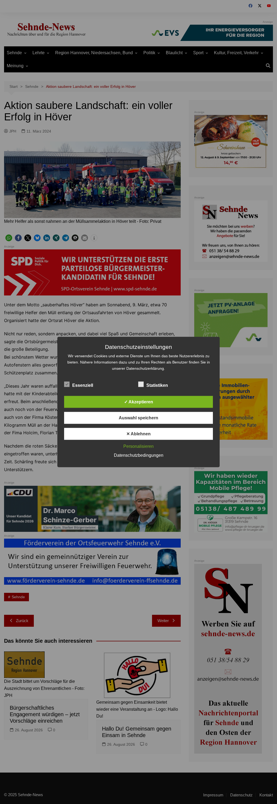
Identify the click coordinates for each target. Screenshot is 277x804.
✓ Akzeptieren (138, 402)
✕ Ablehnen (138, 434)
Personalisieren (138, 446)
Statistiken (157, 385)
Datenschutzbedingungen (138, 455)
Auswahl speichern (138, 418)
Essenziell (82, 385)
